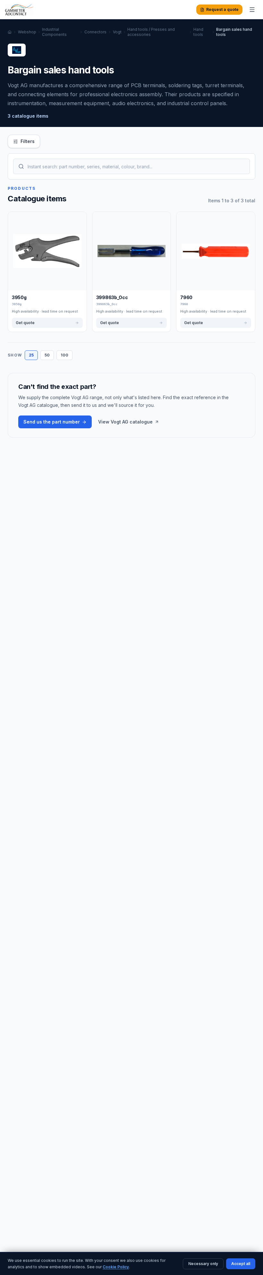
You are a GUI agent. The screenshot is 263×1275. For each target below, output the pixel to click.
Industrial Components (54, 32)
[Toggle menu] (252, 9)
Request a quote (222, 9)
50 (47, 355)
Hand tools (198, 32)
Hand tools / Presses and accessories (151, 32)
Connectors (95, 31)
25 (31, 355)
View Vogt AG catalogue (125, 421)
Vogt (117, 31)
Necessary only (203, 1263)
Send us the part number (51, 421)
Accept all (240, 1263)
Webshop (27, 31)
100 (64, 355)
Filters (28, 141)
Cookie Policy (116, 1266)
